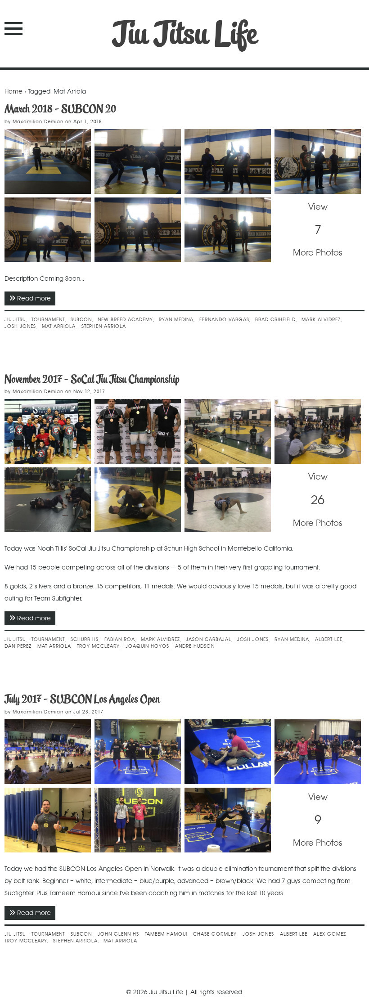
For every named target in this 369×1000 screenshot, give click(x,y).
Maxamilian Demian (38, 122)
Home (13, 91)
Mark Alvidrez (321, 320)
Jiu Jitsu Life (184, 33)
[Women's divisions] (227, 431)
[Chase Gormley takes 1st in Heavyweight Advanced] (47, 820)
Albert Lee (328, 639)
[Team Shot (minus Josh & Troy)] (47, 431)
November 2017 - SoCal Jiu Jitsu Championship (91, 379)
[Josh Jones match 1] (227, 820)
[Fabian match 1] (137, 499)
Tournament (48, 320)
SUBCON (81, 320)
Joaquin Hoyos (147, 646)
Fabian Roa (119, 639)
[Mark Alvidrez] (317, 161)
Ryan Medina (176, 320)
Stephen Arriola (103, 326)
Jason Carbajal (208, 639)
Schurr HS (85, 639)
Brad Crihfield (275, 320)
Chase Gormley (215, 934)
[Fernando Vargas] (137, 161)
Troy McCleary (98, 646)
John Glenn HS (118, 934)
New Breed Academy (125, 320)
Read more (36, 298)
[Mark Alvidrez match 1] (47, 499)
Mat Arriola (59, 326)
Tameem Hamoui (166, 934)
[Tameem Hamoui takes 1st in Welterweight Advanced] (137, 820)
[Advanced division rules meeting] (317, 431)
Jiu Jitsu (15, 320)
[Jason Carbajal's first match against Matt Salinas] (227, 499)
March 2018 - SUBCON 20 (60, 108)
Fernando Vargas (224, 320)
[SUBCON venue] (47, 161)
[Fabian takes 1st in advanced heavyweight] (137, 431)
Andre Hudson (195, 646)
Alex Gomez (329, 934)
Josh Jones (20, 326)
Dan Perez (18, 646)
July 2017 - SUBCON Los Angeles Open (82, 698)
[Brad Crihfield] (47, 229)
